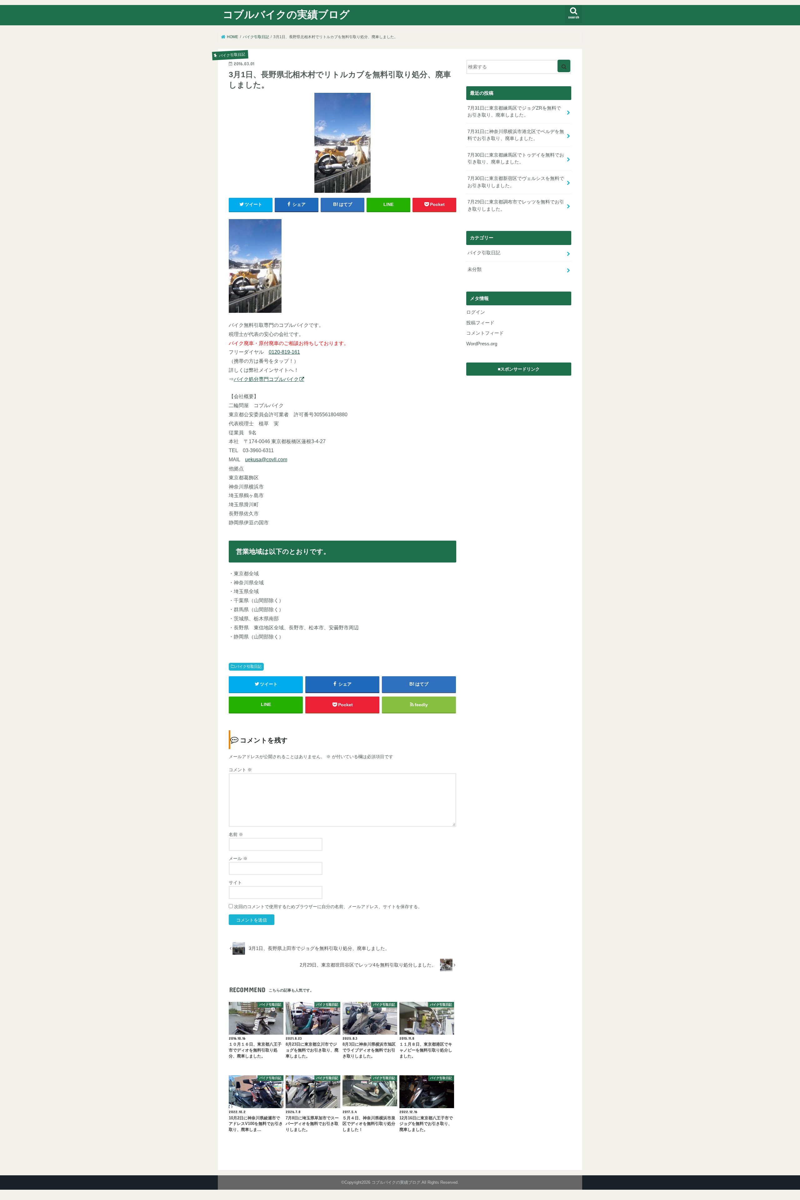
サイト (235, 882)
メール (238, 858)
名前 (236, 834)
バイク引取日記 (248, 666)
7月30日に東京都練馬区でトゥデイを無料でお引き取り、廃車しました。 (516, 158)
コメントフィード (485, 333)
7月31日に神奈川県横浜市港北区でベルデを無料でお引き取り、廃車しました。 (516, 135)
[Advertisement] (519, 418)
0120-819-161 (284, 352)
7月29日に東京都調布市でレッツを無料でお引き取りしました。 (516, 205)
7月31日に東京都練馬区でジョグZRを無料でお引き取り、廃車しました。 (514, 112)
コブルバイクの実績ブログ (286, 14)
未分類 (475, 269)
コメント (240, 769)
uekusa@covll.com (266, 459)
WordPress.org (481, 343)
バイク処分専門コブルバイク (266, 379)
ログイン (475, 312)
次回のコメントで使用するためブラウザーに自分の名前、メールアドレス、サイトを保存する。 (328, 906)
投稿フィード (480, 322)
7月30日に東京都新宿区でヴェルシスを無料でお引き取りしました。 (516, 182)
